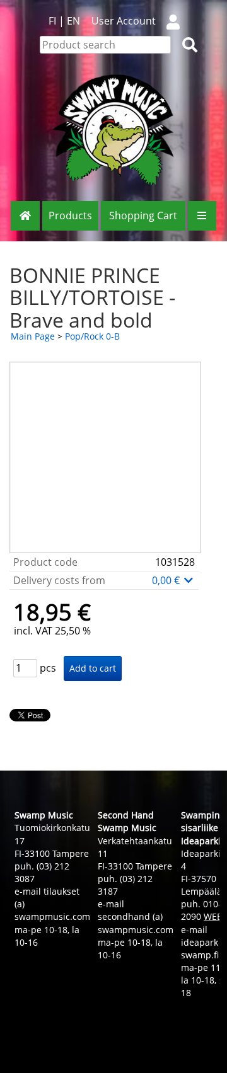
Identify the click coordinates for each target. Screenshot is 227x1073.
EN (73, 21)
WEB (213, 916)
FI (52, 21)
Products (70, 215)
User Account (123, 21)
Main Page (33, 336)
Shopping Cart (143, 215)
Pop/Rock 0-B (92, 336)
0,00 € (167, 580)
